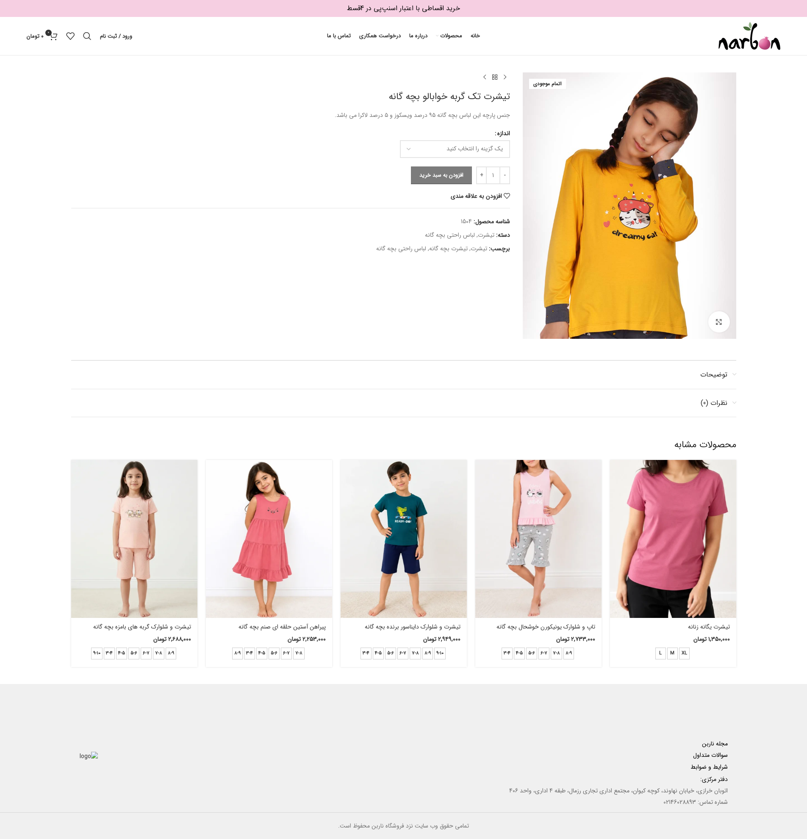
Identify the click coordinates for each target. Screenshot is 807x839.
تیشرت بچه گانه (448, 248)
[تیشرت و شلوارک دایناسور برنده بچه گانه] (404, 539)
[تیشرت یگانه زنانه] (673, 539)
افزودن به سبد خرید (441, 175)
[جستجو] (87, 36)
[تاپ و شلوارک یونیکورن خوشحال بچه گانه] (538, 539)
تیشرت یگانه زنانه (709, 626)
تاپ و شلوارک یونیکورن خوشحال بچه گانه (545, 626)
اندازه (503, 133)
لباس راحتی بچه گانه (450, 235)
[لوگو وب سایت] (749, 35)
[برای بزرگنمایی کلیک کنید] (718, 321)
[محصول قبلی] (505, 77)
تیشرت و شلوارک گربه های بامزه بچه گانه (142, 626)
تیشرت (486, 235)
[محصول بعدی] (485, 77)
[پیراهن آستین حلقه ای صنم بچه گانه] (269, 539)
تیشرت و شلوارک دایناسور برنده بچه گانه (412, 626)
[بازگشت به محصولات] (495, 77)
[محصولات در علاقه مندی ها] (70, 36)
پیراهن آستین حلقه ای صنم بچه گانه (282, 626)
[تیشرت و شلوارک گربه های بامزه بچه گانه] (134, 539)
